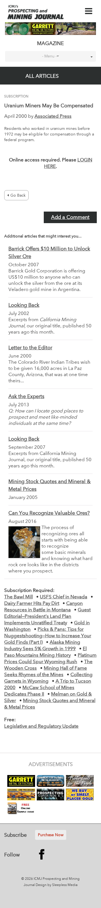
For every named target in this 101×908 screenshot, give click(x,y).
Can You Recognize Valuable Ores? (49, 513)
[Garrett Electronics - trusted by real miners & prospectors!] (50, 28)
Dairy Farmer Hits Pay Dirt (31, 603)
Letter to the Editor (30, 347)
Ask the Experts (26, 396)
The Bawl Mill (18, 597)
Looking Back (23, 305)
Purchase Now (50, 835)
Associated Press (53, 116)
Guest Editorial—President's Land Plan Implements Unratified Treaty (47, 616)
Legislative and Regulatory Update (41, 726)
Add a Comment (70, 217)
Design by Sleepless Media (56, 885)
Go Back (18, 195)
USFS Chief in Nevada (63, 597)
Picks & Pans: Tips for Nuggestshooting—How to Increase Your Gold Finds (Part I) (47, 636)
